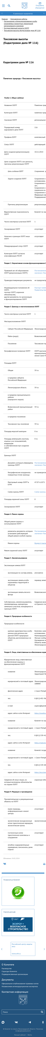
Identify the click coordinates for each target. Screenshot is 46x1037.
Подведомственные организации (15, 974)
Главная (5, 19)
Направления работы (18, 19)
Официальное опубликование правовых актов (20, 983)
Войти (30, 1035)
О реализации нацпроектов (23, 14)
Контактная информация (15, 991)
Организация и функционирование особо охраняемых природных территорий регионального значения (20, 23)
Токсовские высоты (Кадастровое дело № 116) (22, 30)
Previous (2, 949)
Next (44, 949)
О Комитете (8, 964)
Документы (8, 979)
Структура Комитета (9, 971)
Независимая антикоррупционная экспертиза (20, 986)
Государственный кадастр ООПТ (16, 28)
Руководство (7, 968)
